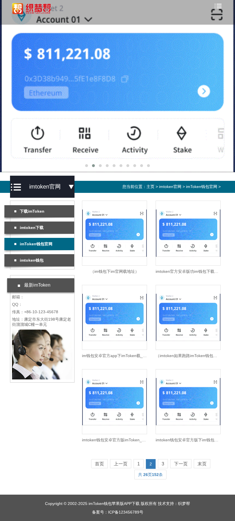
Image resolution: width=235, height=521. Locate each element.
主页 (150, 186)
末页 (202, 463)
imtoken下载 (32, 227)
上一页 (121, 463)
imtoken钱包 (32, 260)
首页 (99, 463)
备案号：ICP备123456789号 (117, 512)
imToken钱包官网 (201, 186)
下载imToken (32, 211)
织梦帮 (184, 503)
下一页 (181, 463)
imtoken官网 (170, 186)
